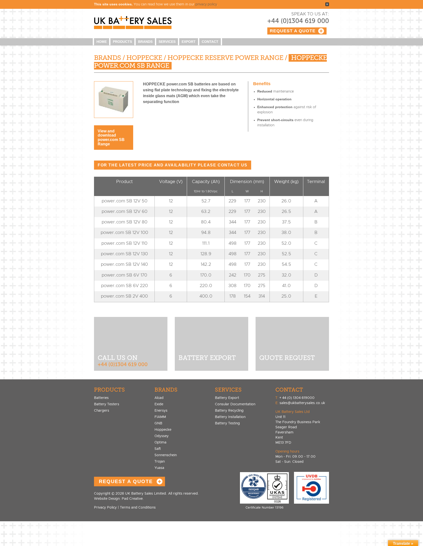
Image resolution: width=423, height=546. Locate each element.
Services (167, 42)
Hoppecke (144, 58)
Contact (210, 42)
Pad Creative (118, 498)
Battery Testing (227, 423)
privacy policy (206, 4)
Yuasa (159, 468)
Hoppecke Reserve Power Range (225, 58)
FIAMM (160, 417)
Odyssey (161, 436)
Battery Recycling (229, 410)
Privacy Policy (105, 507)
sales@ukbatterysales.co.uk (302, 403)
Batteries (101, 398)
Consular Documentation (235, 404)
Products (122, 42)
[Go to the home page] (135, 23)
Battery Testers (106, 404)
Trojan (159, 461)
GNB (158, 423)
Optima (160, 442)
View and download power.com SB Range (111, 137)
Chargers (101, 410)
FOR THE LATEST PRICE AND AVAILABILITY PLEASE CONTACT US (172, 165)
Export (189, 42)
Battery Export (227, 398)
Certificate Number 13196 (264, 507)
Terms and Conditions (138, 507)
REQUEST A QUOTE (126, 481)
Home (101, 42)
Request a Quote (293, 30)
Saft (157, 449)
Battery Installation (230, 417)
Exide (158, 404)
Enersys (160, 410)
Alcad (159, 398)
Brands (145, 42)
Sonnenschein (165, 455)
